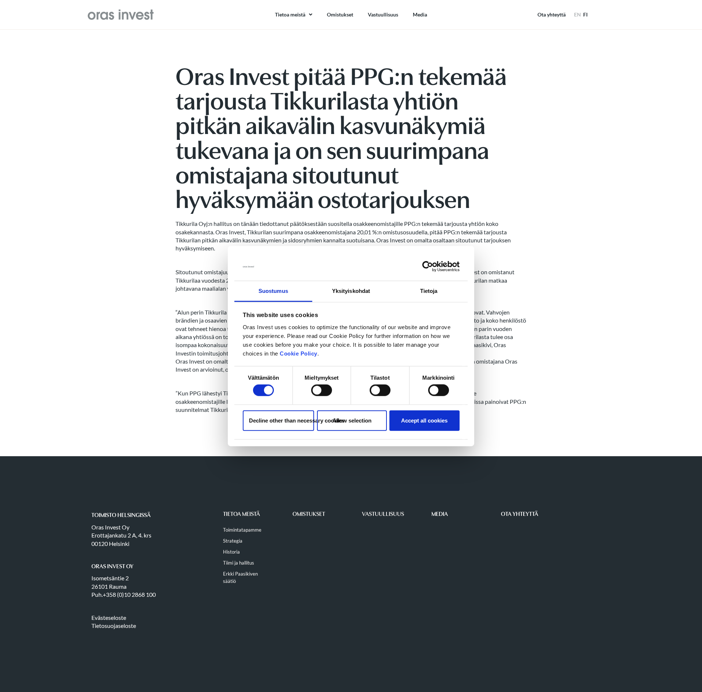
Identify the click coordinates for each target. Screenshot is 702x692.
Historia (231, 552)
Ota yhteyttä (551, 14)
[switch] (321, 390)
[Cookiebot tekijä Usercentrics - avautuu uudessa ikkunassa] (428, 266)
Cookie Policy (298, 353)
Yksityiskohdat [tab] (351, 291)
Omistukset (340, 14)
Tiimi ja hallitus (238, 563)
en (577, 14)
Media (420, 14)
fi (585, 14)
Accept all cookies (424, 420)
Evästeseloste (108, 617)
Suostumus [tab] (273, 291)
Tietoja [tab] (429, 291)
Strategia (232, 541)
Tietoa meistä (290, 14)
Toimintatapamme (242, 530)
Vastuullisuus (383, 14)
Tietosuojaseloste (113, 625)
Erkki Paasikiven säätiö (240, 577)
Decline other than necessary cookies (281, 420)
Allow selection (351, 420)
